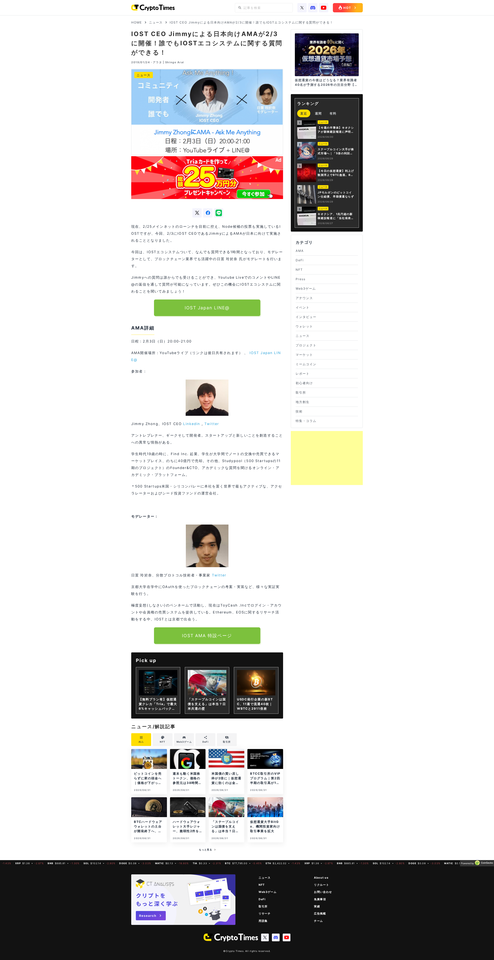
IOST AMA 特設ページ (207, 635)
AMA (300, 251)
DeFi (300, 260)
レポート (303, 373)
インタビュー (306, 317)
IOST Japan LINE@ (207, 307)
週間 (318, 113)
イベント (303, 307)
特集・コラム (306, 421)
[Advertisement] (327, 458)
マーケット (304, 355)
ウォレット (304, 326)
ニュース (156, 22)
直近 (303, 113)
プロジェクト (306, 345)
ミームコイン (306, 364)
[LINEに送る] (218, 213)
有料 (333, 113)
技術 (299, 411)
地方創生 (303, 402)
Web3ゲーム (306, 288)
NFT (299, 270)
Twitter (211, 424)
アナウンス (304, 298)
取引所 (301, 392)
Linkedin (191, 424)
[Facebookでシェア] (207, 213)
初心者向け (304, 383)
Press (300, 279)
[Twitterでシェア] (197, 213)
